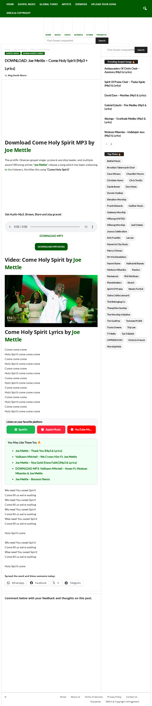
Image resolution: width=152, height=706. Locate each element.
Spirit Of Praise (115, 288)
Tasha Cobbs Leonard (118, 295)
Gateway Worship (116, 212)
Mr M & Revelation (116, 256)
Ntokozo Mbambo (116, 269)
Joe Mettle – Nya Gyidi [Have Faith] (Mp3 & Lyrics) (46, 462)
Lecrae (129, 237)
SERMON (78, 35)
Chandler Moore (135, 173)
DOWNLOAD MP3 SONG (51, 246)
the (10, 169)
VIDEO (67, 35)
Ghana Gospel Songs (33, 53)
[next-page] (111, 144)
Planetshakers (114, 282)
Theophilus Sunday (117, 308)
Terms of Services (94, 696)
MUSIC (58, 35)
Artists (66, 4)
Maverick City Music (117, 244)
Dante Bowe (113, 186)
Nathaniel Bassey (135, 263)
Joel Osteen (137, 224)
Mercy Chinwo (114, 250)
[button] (145, 8)
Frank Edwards (115, 205)
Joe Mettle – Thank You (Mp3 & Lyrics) (38, 450)
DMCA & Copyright (18, 13)
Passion (136, 269)
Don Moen (131, 186)
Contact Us (131, 696)
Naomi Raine (113, 263)
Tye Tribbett (128, 333)
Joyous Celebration (117, 231)
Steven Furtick (135, 288)
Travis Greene (114, 327)
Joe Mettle (18, 150)
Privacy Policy (114, 696)
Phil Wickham (131, 276)
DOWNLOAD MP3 (51, 235)
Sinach (130, 282)
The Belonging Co (116, 301)
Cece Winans (114, 173)
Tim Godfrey (113, 320)
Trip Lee (131, 327)
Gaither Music (136, 205)
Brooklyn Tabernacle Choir (121, 167)
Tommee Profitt (134, 320)
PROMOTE (102, 35)
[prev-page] (106, 144)
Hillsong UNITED (116, 218)
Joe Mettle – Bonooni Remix (32, 479)
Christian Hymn (115, 180)
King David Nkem (17, 75)
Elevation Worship (116, 199)
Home (10, 4)
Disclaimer (95, 701)
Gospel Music (27, 4)
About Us (75, 696)
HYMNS (89, 35)
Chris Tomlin (135, 180)
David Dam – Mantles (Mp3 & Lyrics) (125, 95)
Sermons (81, 4)
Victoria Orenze (136, 339)
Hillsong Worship (116, 224)
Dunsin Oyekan (115, 192)
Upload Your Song (103, 4)
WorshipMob (114, 346)
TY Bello (111, 333)
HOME (48, 35)
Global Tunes (49, 4)
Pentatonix (112, 276)
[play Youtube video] (51, 301)
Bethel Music (114, 160)
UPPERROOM (114, 339)
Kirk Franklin (114, 237)
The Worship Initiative (118, 314)
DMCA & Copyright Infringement (122, 701)
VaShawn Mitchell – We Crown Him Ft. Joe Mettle (46, 456)
